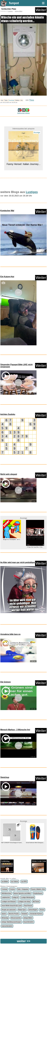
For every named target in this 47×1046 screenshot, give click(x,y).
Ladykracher (6, 897)
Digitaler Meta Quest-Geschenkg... (35, 539)
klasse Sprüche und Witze (22, 893)
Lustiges (10, 11)
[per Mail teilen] (24, 111)
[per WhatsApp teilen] (27, 111)
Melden (17, 100)
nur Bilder (5, 881)
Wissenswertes (16, 918)
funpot (14, 3)
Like (2, 100)
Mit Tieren (36, 901)
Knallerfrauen (37, 893)
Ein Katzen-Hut (7, 277)
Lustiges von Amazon (9, 901)
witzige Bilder (18, 11)
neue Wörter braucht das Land (12, 905)
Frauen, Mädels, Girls (38, 889)
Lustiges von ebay (24, 901)
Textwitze (24, 914)
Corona (12, 889)
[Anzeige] (23, 139)
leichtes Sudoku (7, 414)
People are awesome (9, 909)
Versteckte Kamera (36, 914)
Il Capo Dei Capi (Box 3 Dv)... (12, 547)
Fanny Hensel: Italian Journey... (23, 144)
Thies (31, 100)
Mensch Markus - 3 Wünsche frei (15, 730)
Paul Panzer (28, 905)
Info (21, 100)
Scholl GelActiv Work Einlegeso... (12, 842)
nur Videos (14, 881)
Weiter (41, 10)
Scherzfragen (32, 909)
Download (11, 100)
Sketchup (4, 777)
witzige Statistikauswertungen (11, 922)
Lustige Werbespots (27, 897)
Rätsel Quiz (22, 909)
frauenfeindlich (28, 922)
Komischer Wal (7, 211)
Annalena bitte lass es (10, 634)
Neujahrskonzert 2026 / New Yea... (35, 842)
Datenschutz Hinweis (23, 113)
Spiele (4, 914)
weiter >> (23, 941)
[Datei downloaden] (23, 235)
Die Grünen (5, 682)
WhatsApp (5, 918)
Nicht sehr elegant (8, 474)
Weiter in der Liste (39, 861)
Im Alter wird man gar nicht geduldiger (17, 562)
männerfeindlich (7, 926)
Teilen (6, 100)
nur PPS (24, 881)
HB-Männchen (6, 893)
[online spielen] (18, 436)
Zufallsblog (5, 861)
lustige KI (15, 897)
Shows (42, 909)
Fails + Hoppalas (22, 889)
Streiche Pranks (13, 914)
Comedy (4, 889)
